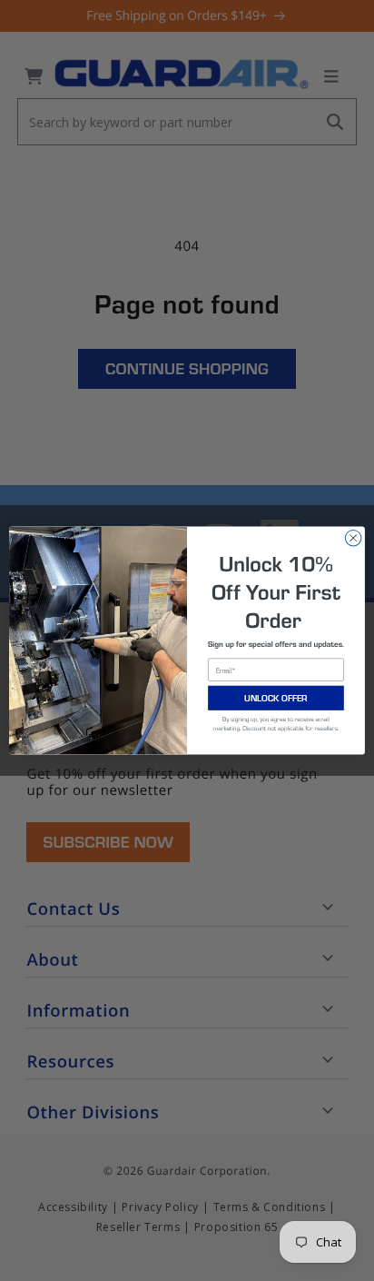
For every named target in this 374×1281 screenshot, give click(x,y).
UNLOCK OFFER (276, 698)
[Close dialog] (353, 538)
